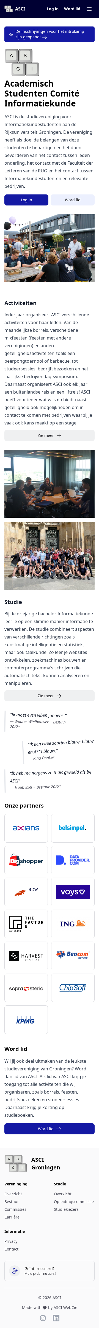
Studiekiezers (66, 1209)
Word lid (72, 8)
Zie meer (46, 435)
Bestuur (11, 1201)
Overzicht (13, 1193)
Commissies (15, 1209)
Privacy (10, 1241)
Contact (11, 1249)
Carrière (12, 1217)
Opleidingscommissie (74, 1201)
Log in (53, 8)
